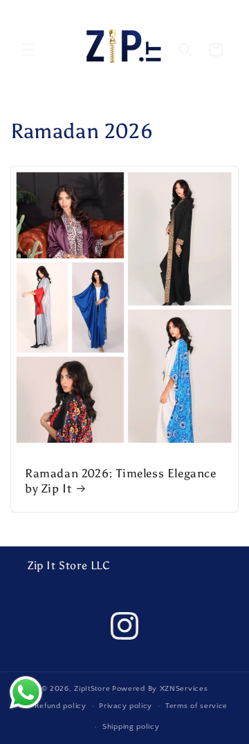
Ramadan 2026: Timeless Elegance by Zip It (120, 480)
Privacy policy (125, 706)
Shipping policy (131, 727)
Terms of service (196, 706)
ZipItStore (92, 689)
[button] (27, 50)
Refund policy (60, 706)
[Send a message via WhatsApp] (26, 693)
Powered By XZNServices (160, 689)
